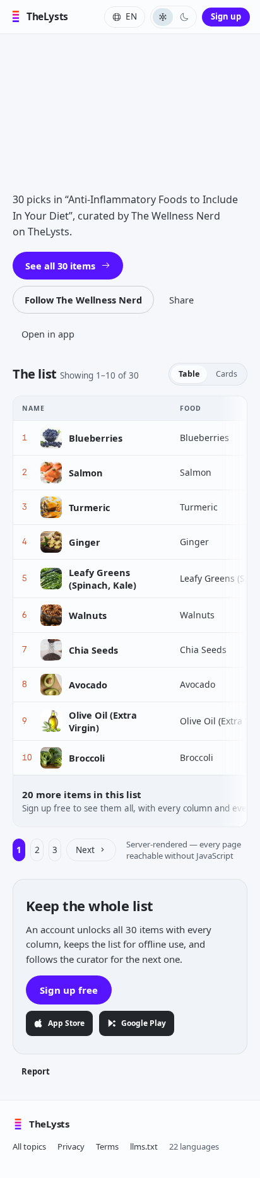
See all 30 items (60, 265)
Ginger (84, 542)
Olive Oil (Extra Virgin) (103, 721)
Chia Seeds (93, 650)
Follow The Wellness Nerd (83, 299)
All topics (29, 1146)
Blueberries (95, 438)
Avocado (88, 684)
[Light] (163, 17)
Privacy (71, 1146)
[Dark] (184, 17)
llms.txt (144, 1146)
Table (189, 373)
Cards (226, 373)
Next (85, 850)
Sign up (226, 16)
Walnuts (88, 615)
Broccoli (87, 757)
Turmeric (89, 507)
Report (35, 1071)
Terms (107, 1146)
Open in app (47, 333)
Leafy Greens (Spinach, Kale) (102, 578)
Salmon (86, 472)
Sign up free (69, 990)
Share (181, 299)
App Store (66, 1023)
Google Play (143, 1023)
